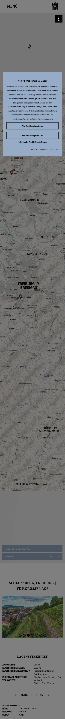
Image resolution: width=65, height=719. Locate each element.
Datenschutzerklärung (39, 149)
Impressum (54, 149)
